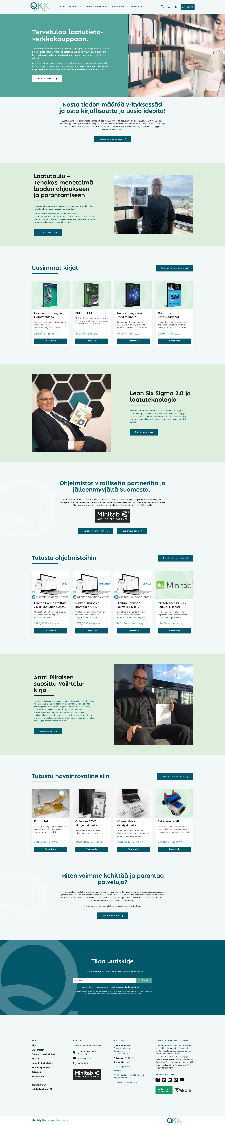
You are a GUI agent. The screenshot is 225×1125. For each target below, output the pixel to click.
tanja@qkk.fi (119, 1051)
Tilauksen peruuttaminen (125, 1082)
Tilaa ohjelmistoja (130, 531)
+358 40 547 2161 (121, 1053)
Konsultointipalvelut (42, 1063)
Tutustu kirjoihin (45, 79)
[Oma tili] (175, 7)
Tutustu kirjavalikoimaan (111, 139)
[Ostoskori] (168, 7)
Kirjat (62, 7)
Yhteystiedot (137, 7)
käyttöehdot (138, 987)
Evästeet (118, 1070)
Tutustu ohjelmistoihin (93, 531)
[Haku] (162, 7)
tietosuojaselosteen (119, 991)
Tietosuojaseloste (122, 1066)
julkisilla (119, 505)
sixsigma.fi (37, 1084)
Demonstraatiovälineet (96, 7)
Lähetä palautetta (110, 916)
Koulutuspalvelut (41, 1067)
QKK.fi (190, 7)
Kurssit (35, 1058)
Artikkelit (37, 1072)
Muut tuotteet (118, 7)
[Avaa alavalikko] (127, 6)
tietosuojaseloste (125, 987)
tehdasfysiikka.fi (40, 1089)
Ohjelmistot (75, 7)
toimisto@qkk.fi (84, 1058)
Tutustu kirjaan (46, 232)
